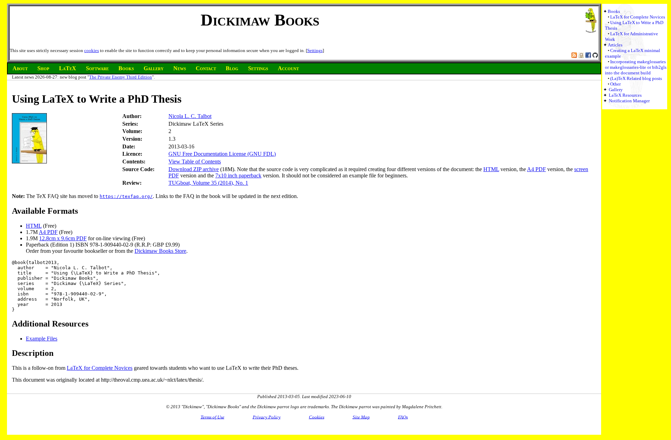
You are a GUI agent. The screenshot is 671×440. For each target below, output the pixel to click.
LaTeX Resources (625, 95)
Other (615, 84)
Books (614, 11)
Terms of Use (212, 416)
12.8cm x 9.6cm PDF (63, 238)
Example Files (41, 339)
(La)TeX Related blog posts (636, 78)
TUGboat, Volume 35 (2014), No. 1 (208, 183)
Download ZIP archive (193, 169)
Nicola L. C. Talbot (189, 116)
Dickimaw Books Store (160, 251)
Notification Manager (629, 100)
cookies (91, 50)
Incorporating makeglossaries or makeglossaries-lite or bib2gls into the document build (635, 67)
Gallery (616, 89)
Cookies (316, 416)
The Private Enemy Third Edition (120, 77)
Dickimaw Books (260, 19)
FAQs (403, 416)
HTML (491, 169)
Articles (615, 44)
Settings (315, 50)
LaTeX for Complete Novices (637, 17)
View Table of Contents (194, 161)
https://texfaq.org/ (126, 196)
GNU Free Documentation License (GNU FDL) (222, 154)
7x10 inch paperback (238, 175)
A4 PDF (536, 169)
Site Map (361, 416)
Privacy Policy (267, 416)
